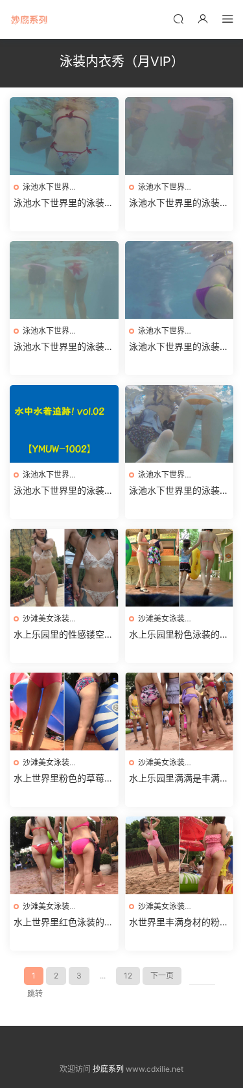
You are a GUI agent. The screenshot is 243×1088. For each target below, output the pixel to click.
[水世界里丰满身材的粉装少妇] (179, 855)
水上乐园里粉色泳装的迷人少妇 (179, 635)
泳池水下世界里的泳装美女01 (179, 491)
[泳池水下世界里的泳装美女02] (64, 424)
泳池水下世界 (46, 187)
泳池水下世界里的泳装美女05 (179, 203)
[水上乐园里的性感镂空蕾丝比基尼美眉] (64, 568)
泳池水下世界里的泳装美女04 (63, 347)
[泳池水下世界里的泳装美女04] (64, 280)
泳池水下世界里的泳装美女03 (179, 347)
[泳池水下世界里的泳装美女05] (179, 136)
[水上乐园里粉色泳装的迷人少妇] (179, 568)
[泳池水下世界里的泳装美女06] (64, 136)
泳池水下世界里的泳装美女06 (63, 203)
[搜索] (178, 18)
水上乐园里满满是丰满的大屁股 (179, 778)
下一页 (162, 975)
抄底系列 (29, 19)
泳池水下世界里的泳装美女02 (63, 491)
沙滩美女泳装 (46, 618)
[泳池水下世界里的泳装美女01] (179, 424)
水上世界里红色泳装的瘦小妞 (63, 922)
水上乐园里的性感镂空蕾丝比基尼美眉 (63, 635)
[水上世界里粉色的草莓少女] (64, 711)
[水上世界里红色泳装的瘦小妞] (64, 855)
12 (128, 975)
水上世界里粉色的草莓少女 (63, 778)
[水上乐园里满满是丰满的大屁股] (179, 711)
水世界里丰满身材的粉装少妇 (179, 922)
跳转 (35, 994)
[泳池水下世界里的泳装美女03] (179, 280)
